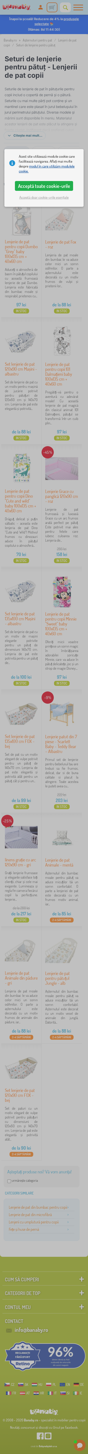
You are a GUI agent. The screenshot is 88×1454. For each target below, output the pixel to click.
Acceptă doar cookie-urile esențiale (44, 197)
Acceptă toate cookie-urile (44, 186)
